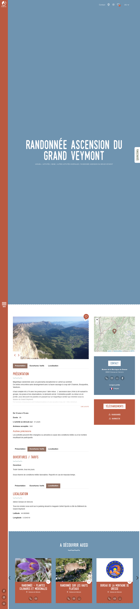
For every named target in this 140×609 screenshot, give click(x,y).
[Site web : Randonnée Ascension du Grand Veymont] (117, 378)
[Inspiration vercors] (137, 155)
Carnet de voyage (118, 4)
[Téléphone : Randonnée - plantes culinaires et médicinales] (31, 599)
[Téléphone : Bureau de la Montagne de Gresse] (109, 599)
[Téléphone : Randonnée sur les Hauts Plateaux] (69, 599)
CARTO (132, 351)
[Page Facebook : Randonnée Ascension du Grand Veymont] (122, 378)
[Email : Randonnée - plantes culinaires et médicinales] (36, 599)
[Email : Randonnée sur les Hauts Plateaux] (74, 599)
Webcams (108, 4)
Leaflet (109, 351)
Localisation (53, 366)
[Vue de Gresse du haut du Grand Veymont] (51, 338)
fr (125, 5)
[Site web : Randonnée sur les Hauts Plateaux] (79, 599)
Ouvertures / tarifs (36, 366)
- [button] (97, 322)
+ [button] (97, 319)
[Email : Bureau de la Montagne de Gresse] (115, 599)
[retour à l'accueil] (4, 4)
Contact (102, 5)
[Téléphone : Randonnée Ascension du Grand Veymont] (107, 378)
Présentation (20, 449)
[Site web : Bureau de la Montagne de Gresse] (120, 599)
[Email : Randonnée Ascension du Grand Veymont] (112, 378)
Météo (113, 4)
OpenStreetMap (117, 351)
